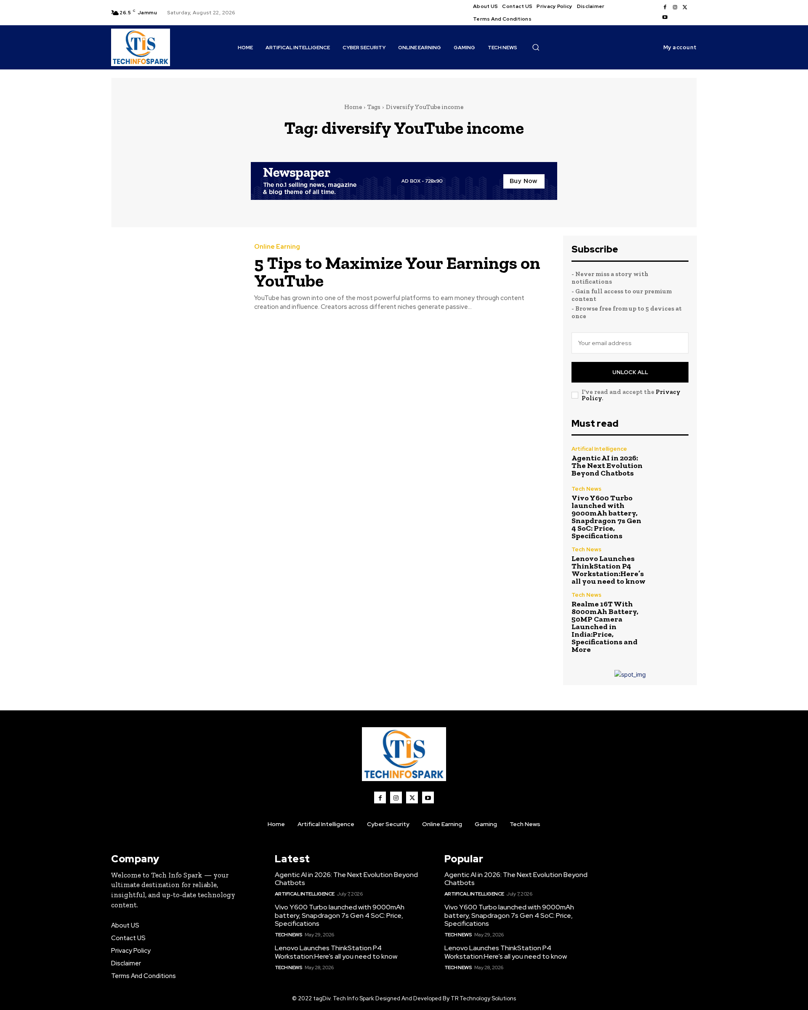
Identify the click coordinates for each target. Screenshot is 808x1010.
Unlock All (630, 372)
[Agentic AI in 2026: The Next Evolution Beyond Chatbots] (671, 461)
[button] (536, 47)
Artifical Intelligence (599, 449)
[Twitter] (685, 8)
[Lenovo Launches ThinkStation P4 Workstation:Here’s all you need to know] (671, 564)
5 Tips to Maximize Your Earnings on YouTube (397, 271)
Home (353, 107)
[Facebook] (665, 8)
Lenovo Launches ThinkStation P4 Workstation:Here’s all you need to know (608, 570)
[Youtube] (665, 18)
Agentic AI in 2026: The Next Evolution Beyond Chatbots (607, 465)
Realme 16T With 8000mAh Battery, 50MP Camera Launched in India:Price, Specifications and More (604, 626)
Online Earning (277, 247)
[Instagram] (675, 8)
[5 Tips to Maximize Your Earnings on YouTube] (176, 277)
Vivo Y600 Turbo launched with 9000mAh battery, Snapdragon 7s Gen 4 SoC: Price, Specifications (606, 516)
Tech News (586, 489)
